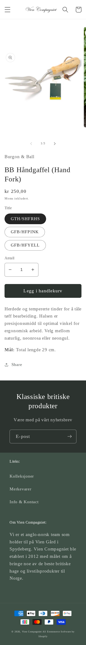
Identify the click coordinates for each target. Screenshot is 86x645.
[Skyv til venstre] (31, 143)
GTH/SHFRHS (25, 218)
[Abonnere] (69, 436)
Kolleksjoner (22, 476)
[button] (7, 9)
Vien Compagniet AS (34, 631)
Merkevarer (21, 489)
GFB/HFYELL (25, 245)
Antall (10, 258)
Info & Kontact (24, 501)
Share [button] (16, 364)
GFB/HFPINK (25, 231)
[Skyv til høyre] (55, 143)
